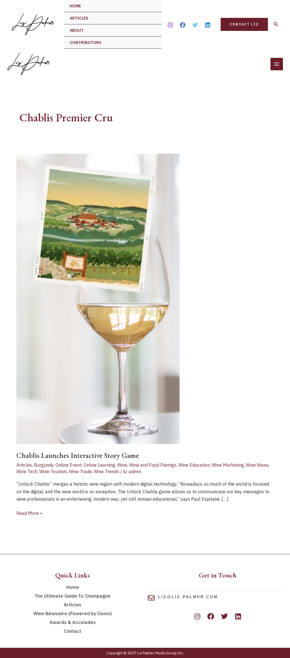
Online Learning (99, 465)
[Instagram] (170, 25)
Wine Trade (80, 471)
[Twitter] (195, 25)
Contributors (85, 42)
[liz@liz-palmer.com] (151, 597)
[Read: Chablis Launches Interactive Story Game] (98, 298)
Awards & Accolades (73, 622)
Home (75, 6)
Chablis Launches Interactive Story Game (77, 455)
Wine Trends (106, 471)
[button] (244, 24)
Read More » (29, 512)
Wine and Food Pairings (152, 465)
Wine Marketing (228, 465)
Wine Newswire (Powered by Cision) (72, 613)
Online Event (69, 465)
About (77, 30)
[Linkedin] (207, 25)
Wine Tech (26, 471)
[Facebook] (182, 25)
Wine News (257, 465)
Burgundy (44, 465)
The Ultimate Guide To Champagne (72, 596)
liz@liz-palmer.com (188, 596)
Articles (79, 18)
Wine (122, 465)
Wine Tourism (53, 471)
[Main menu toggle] (276, 64)
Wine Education (194, 465)
